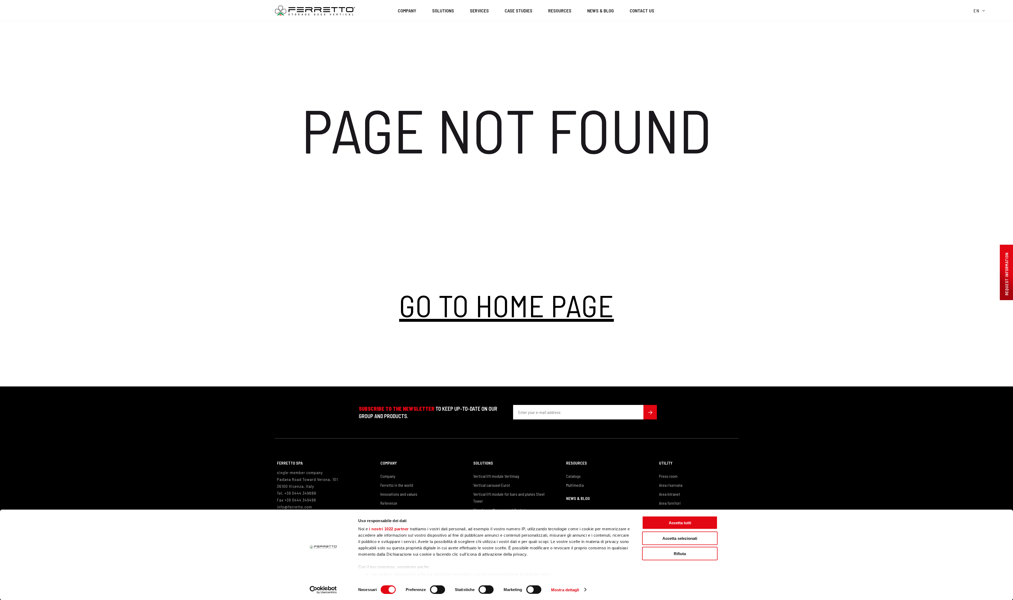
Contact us (642, 10)
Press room (668, 476)
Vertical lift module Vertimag (496, 476)
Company (407, 10)
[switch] (437, 589)
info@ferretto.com (294, 506)
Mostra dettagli (565, 589)
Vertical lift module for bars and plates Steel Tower (508, 497)
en (976, 10)
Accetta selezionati (679, 538)
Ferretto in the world (396, 485)
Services (479, 10)
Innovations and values (398, 494)
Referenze (388, 502)
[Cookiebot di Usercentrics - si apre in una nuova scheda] (323, 590)
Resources (559, 10)
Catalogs (573, 476)
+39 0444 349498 (300, 499)
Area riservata (670, 485)
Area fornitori (670, 502)
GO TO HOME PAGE (506, 305)
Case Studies (518, 10)
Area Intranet (669, 494)
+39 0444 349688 (300, 492)
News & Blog (600, 10)
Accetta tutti (680, 523)
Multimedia (575, 485)
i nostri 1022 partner (389, 529)
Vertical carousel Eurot (491, 485)
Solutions (443, 10)
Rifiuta (680, 553)
